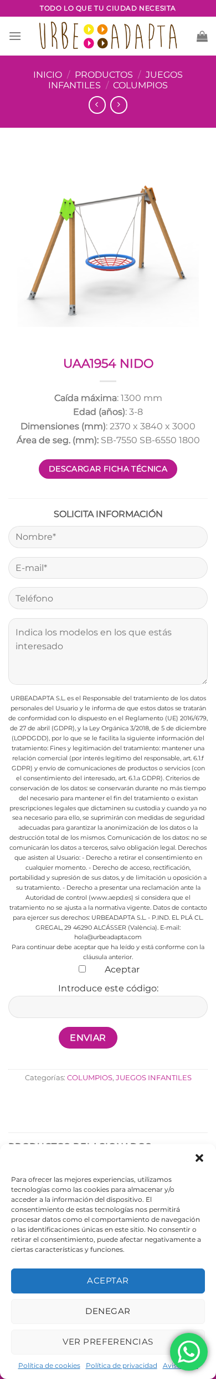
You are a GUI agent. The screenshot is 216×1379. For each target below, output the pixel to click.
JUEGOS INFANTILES (154, 1078)
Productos (104, 74)
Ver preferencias (108, 1341)
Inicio (47, 74)
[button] (199, 1158)
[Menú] (15, 35)
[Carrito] (202, 36)
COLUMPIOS (140, 85)
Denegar (107, 1311)
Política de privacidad (121, 1365)
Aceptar (107, 1280)
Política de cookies (49, 1365)
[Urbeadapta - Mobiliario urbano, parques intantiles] (108, 36)
